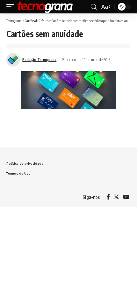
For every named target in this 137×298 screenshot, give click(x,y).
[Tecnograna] (45, 6)
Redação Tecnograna (39, 59)
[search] (93, 7)
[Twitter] (116, 197)
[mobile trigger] (11, 6)
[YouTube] (126, 197)
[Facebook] (108, 197)
